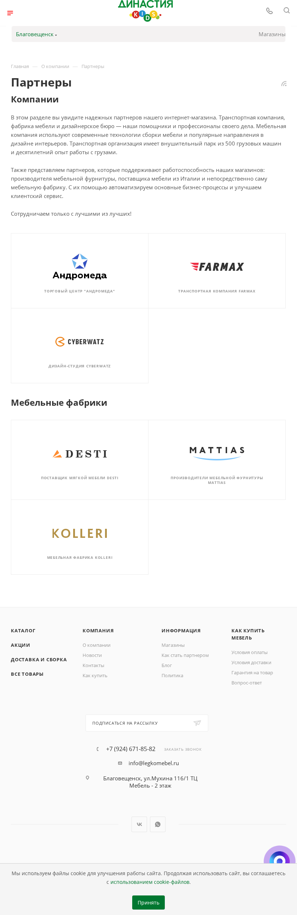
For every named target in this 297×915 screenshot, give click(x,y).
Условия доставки (251, 662)
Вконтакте (139, 824)
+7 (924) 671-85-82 (130, 749)
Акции (20, 645)
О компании (96, 645)
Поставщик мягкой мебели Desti (79, 477)
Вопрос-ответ (246, 682)
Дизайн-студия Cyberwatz (80, 365)
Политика (172, 675)
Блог (167, 665)
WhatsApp (158, 824)
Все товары (27, 674)
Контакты (93, 665)
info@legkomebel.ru (154, 763)
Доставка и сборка (39, 659)
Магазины (272, 34)
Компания (98, 630)
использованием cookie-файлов (149, 882)
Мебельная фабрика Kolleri (80, 557)
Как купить (95, 675)
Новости (92, 655)
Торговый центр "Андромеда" (79, 291)
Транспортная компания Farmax (216, 291)
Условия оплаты (249, 652)
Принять (148, 902)
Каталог (23, 630)
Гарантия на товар (252, 672)
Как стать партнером (185, 655)
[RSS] (283, 83)
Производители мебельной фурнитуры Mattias (217, 480)
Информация (181, 630)
